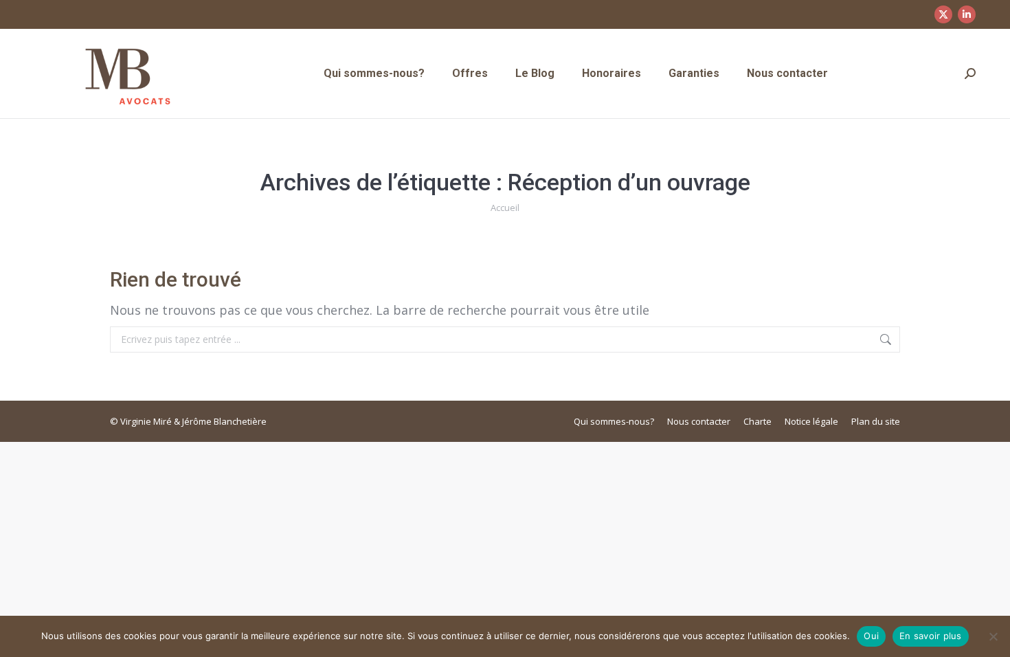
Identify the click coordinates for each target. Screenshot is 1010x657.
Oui (871, 635)
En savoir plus (930, 635)
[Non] (993, 636)
